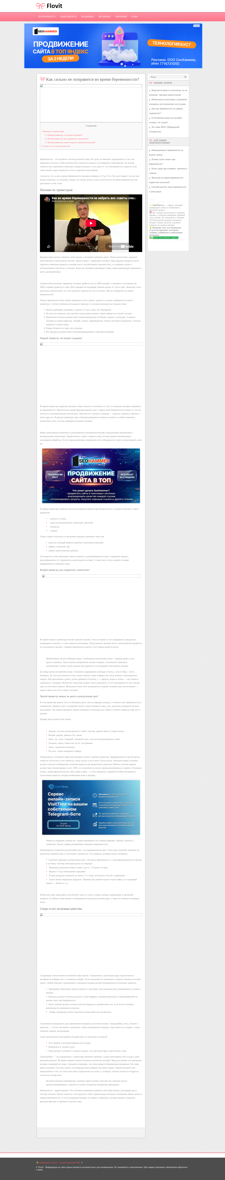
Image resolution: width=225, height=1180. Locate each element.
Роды (134, 16)
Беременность (46, 16)
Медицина (87, 16)
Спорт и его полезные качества (56, 146)
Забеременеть (68, 16)
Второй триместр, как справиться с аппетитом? (67, 139)
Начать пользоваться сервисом (165, 238)
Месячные (105, 16)
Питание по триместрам (53, 131)
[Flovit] (49, 11)
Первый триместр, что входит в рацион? (63, 135)
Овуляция (121, 16)
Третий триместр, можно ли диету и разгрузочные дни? (70, 142)
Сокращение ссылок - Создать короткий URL (59, 1162)
